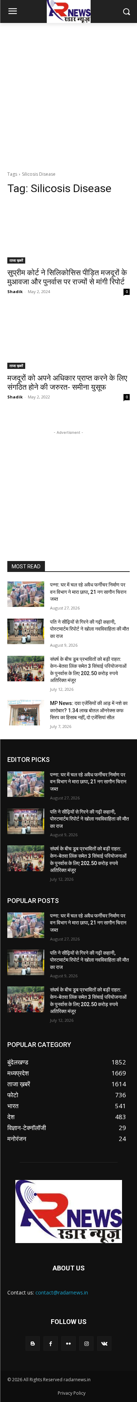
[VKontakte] (104, 1343)
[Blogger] (33, 1343)
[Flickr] (68, 1343)
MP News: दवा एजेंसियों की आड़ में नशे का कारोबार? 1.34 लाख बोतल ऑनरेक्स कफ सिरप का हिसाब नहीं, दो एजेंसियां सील (89, 710)
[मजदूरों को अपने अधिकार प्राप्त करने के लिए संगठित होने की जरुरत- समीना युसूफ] (68, 338)
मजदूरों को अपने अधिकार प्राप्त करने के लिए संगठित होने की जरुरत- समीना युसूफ (67, 383)
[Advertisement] (68, 95)
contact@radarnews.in (61, 1292)
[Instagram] (86, 1343)
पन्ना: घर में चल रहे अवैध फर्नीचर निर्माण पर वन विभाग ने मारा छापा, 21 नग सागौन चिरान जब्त (88, 592)
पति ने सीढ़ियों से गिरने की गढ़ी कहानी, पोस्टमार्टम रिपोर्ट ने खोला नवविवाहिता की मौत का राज (89, 629)
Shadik (15, 291)
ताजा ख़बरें (16, 260)
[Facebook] (50, 1343)
